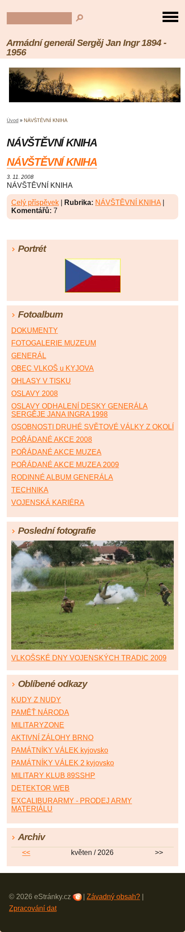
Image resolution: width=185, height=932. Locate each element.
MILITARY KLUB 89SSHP (53, 775)
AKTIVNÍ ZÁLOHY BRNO (52, 737)
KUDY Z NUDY (36, 700)
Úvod (12, 120)
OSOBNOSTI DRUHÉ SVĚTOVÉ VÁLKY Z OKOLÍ (92, 427)
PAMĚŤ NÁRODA (40, 712)
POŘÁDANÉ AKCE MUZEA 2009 (65, 464)
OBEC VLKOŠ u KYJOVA (52, 368)
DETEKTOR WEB (40, 788)
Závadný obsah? (113, 896)
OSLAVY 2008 (34, 393)
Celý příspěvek (35, 202)
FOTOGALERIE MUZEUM (53, 343)
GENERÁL (28, 355)
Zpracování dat (33, 908)
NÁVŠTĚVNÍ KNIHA (52, 162)
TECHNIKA (29, 490)
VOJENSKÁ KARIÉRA (47, 502)
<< (26, 852)
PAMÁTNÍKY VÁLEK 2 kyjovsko (62, 763)
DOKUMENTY (34, 330)
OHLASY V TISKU (41, 381)
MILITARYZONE (37, 725)
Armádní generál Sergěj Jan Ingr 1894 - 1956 (86, 47)
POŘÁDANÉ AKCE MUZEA (56, 452)
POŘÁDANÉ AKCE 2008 (51, 439)
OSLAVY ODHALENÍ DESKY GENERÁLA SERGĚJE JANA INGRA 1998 (79, 410)
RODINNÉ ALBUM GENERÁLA (62, 477)
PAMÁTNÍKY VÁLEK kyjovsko (59, 750)
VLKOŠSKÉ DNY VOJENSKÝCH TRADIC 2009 (89, 658)
